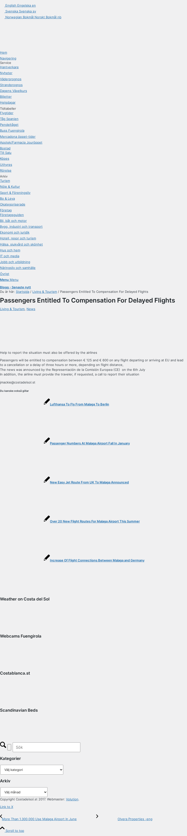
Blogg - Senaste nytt (15, 287)
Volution (72, 799)
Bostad (5, 148)
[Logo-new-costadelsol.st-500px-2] (36, 25)
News (31, 309)
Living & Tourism (12, 309)
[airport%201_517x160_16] (63, 313)
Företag (6, 210)
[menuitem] (93, 52)
